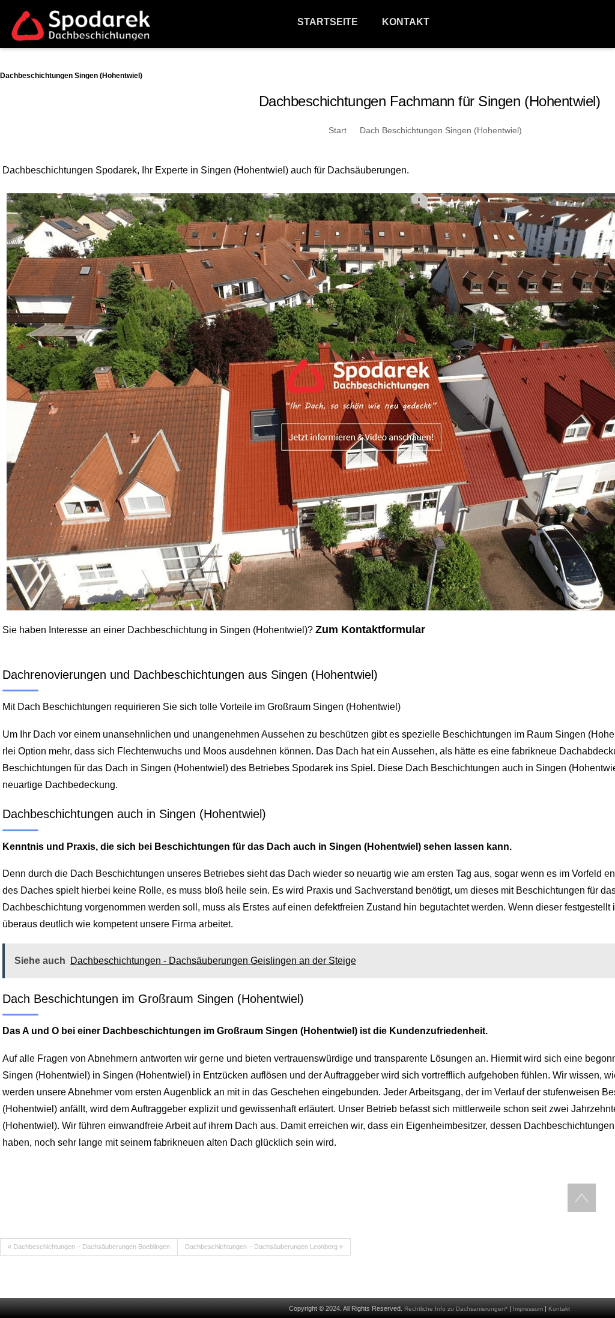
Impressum (528, 1308)
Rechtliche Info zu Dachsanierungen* (455, 1308)
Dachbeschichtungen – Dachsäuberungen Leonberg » (264, 1246)
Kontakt (559, 1308)
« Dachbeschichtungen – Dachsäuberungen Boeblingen (89, 1246)
